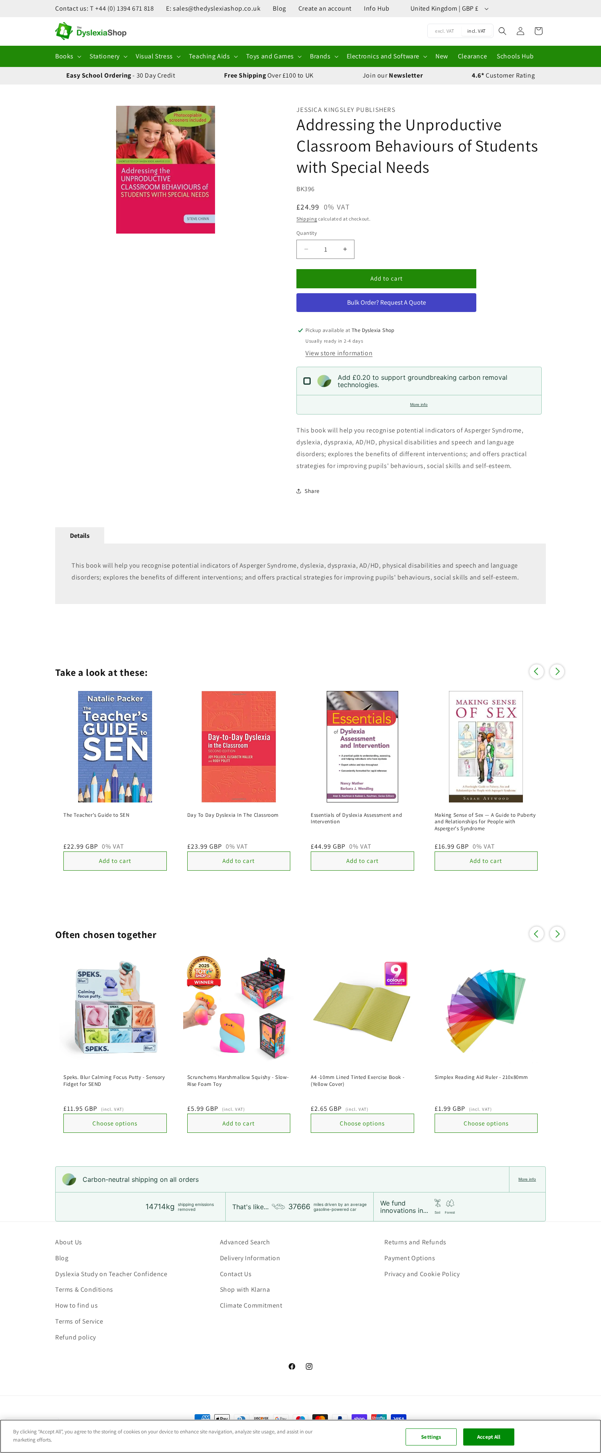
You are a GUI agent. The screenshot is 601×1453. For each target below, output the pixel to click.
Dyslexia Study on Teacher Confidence (111, 1274)
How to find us (76, 1305)
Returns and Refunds (415, 1242)
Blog (279, 8)
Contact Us (236, 1274)
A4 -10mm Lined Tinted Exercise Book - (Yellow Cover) (357, 1081)
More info (419, 404)
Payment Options (409, 1258)
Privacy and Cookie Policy (422, 1274)
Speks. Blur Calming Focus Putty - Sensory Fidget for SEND (114, 1081)
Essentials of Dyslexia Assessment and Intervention (356, 818)
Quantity (306, 233)
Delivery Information (250, 1258)
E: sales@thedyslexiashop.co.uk (213, 8)
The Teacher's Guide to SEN (96, 815)
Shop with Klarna (245, 1289)
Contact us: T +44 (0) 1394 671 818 (104, 8)
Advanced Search (245, 1242)
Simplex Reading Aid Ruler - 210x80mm (482, 1077)
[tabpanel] (300, 574)
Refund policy (75, 1337)
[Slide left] (65, 170)
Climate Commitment (251, 1305)
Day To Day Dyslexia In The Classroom (233, 815)
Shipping (306, 219)
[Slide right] (266, 170)
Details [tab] (80, 535)
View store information (338, 353)
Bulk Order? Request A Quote (386, 302)
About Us (68, 1242)
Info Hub (377, 8)
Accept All (488, 1436)
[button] (67, 56)
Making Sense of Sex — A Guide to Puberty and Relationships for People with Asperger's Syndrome (485, 822)
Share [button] (312, 491)
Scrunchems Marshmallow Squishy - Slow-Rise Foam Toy (238, 1081)
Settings (431, 1436)
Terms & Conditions (84, 1289)
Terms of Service (79, 1321)
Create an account (325, 8)
